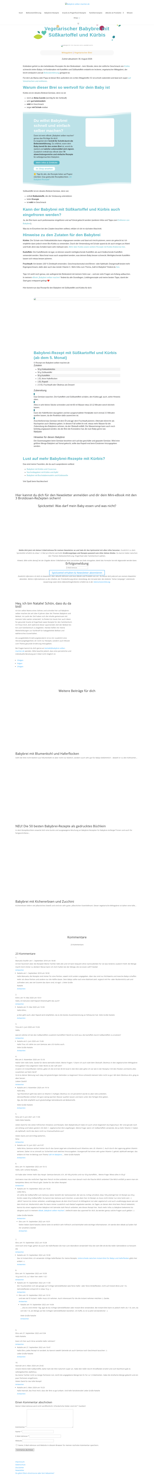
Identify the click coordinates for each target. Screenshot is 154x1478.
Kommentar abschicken (24, 1450)
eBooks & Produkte (113, 13)
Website (18, 1441)
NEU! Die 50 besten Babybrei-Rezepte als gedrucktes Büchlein (60, 826)
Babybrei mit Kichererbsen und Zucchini (44, 901)
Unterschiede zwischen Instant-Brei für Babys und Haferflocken (103, 1258)
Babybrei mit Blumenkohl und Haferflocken (47, 753)
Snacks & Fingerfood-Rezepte (74, 13)
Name (18, 1431)
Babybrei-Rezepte (51, 13)
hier (117, 267)
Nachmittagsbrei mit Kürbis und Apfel (42, 472)
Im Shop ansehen (44, 169)
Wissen (130, 13)
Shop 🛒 (77, 18)
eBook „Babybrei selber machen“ (46, 277)
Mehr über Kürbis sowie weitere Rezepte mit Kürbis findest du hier (97, 247)
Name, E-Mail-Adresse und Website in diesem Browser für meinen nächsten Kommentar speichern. (58, 1445)
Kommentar (20, 1427)
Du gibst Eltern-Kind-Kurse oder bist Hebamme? (34, 1473)
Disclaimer (19, 1467)
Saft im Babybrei (55, 1154)
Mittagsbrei (67, 53)
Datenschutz (20, 1465)
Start (21, 13)
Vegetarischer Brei (83, 53)
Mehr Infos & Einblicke (46, 163)
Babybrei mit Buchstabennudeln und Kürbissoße (47, 475)
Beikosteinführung (33, 13)
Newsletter (19, 1470)
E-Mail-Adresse (22, 1436)
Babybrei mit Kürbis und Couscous (41, 469)
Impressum (20, 1462)
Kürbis (127, 66)
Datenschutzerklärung (102, 582)
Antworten (19, 970)
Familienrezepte (95, 13)
